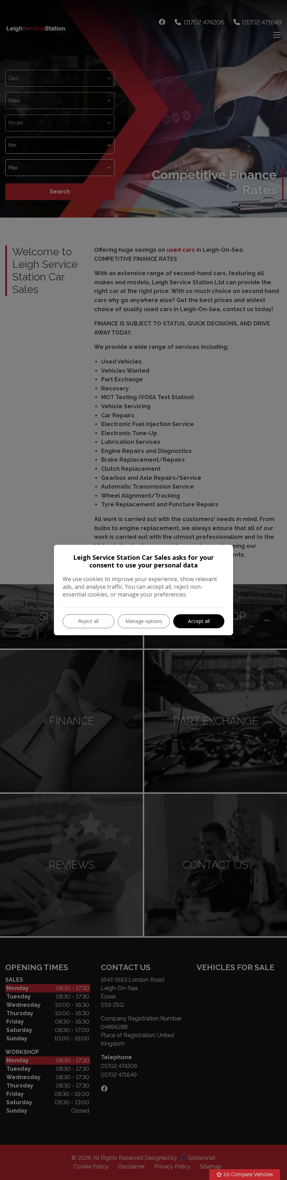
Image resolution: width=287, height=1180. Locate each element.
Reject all (88, 621)
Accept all (199, 621)
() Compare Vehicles (247, 1174)
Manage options (143, 621)
